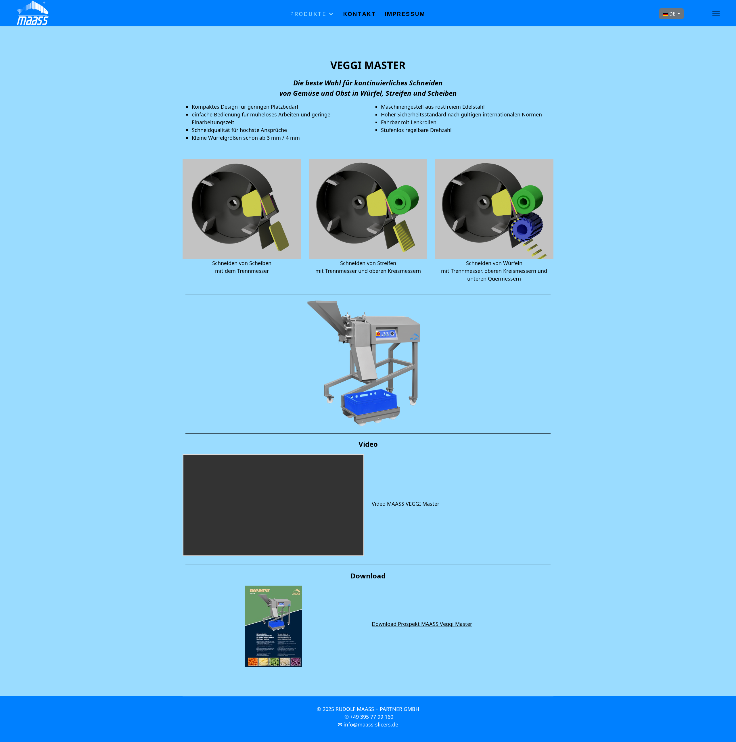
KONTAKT (359, 13)
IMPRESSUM (405, 13)
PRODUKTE (308, 13)
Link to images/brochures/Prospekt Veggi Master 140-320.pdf (273, 626)
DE (672, 14)
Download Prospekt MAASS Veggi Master (422, 623)
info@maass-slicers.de (371, 724)
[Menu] (716, 14)
